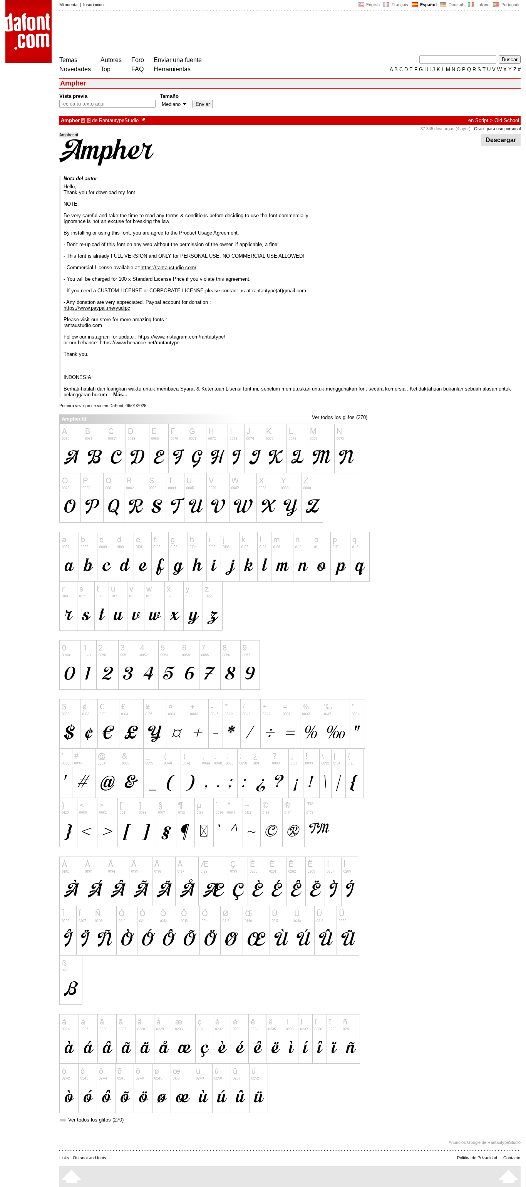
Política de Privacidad (477, 1157)
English (372, 4)
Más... (120, 394)
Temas (68, 60)
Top (106, 69)
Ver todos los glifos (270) (339, 417)
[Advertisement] (199, 34)
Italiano (482, 4)
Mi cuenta (68, 4)
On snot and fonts (89, 1157)
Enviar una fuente (178, 60)
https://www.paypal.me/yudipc (97, 308)
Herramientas (172, 69)
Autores (111, 60)
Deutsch (456, 4)
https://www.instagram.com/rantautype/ (181, 337)
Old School (506, 120)
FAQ (137, 69)
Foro (137, 60)
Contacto (511, 1157)
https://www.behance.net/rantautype (139, 342)
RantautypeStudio (119, 120)
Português (510, 4)
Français (399, 4)
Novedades (75, 69)
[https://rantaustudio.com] (144, 120)
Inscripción (93, 4)
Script (481, 120)
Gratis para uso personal (497, 128)
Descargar (501, 140)
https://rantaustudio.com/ (168, 267)
